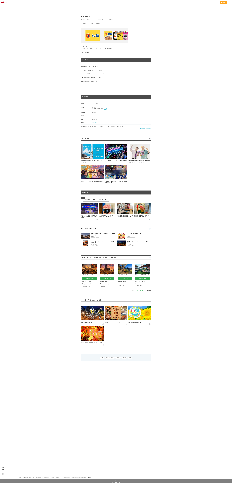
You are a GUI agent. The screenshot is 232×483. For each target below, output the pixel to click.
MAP (105, 108)
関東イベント (35, 477)
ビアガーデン (143, 290)
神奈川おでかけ (40, 477)
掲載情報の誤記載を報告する (145, 128)
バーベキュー (136, 290)
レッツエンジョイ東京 (22, 477)
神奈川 (118, 357)
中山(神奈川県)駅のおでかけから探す (68, 477)
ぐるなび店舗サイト (95, 122)
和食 (130, 357)
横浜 (102, 357)
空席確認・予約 (89, 278)
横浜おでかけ (53, 477)
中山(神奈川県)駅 (110, 357)
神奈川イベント (46, 477)
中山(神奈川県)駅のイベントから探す (81, 477)
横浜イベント (58, 477)
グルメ (124, 357)
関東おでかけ (29, 477)
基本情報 (85, 97)
